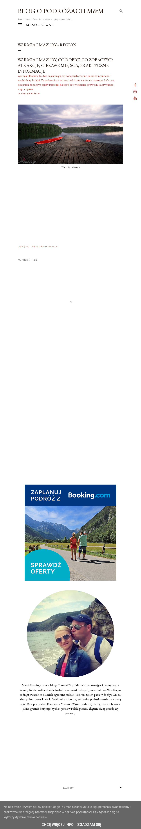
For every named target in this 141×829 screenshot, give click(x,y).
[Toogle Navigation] (20, 24)
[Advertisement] (70, 382)
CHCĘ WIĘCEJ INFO (57, 824)
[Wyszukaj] (121, 10)
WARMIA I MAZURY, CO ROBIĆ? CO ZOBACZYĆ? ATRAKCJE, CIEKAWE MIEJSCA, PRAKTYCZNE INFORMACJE (65, 65)
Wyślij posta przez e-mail (45, 246)
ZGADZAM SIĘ (89, 824)
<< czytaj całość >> (29, 93)
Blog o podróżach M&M (61, 11)
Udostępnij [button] (23, 246)
